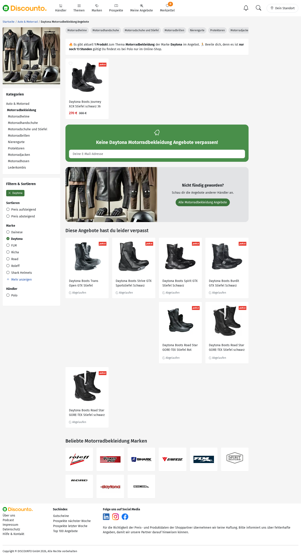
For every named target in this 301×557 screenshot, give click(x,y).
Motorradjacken (19, 155)
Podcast (8, 520)
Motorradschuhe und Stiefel (27, 129)
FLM (13, 245)
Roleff (15, 266)
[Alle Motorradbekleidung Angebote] (111, 194)
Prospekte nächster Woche (72, 521)
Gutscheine (61, 516)
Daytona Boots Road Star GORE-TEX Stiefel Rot (180, 347)
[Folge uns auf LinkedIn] (106, 516)
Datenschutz (11, 529)
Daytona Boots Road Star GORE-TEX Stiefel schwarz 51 (227, 348)
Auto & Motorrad (17, 104)
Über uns (9, 515)
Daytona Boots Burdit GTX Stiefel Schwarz (224, 283)
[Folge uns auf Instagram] (115, 516)
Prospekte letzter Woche (70, 526)
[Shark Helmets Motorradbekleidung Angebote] (141, 459)
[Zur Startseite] (27, 8)
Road (14, 259)
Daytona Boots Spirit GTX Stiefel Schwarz (180, 283)
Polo (13, 295)
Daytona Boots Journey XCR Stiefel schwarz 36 (85, 104)
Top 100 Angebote (65, 531)
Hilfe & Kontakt (13, 534)
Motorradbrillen (19, 136)
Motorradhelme (19, 116)
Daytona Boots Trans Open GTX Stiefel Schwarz (83, 284)
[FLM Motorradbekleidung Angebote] (203, 459)
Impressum (10, 525)
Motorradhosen (18, 161)
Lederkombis (17, 167)
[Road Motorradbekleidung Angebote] (79, 486)
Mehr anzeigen (21, 279)
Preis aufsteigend (23, 209)
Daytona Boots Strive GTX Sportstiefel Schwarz (134, 283)
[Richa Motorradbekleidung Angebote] (141, 486)
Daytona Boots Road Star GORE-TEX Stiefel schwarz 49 (87, 413)
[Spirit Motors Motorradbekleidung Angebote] (235, 459)
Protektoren (16, 148)
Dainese (16, 232)
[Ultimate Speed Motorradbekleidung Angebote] (110, 459)
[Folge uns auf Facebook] (124, 516)
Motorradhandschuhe (23, 123)
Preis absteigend (22, 216)
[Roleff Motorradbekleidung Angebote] (79, 459)
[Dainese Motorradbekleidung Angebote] (172, 459)
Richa (14, 252)
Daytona (17, 193)
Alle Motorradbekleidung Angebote (202, 202)
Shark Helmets (21, 273)
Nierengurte (16, 142)
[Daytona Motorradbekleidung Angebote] (110, 486)
